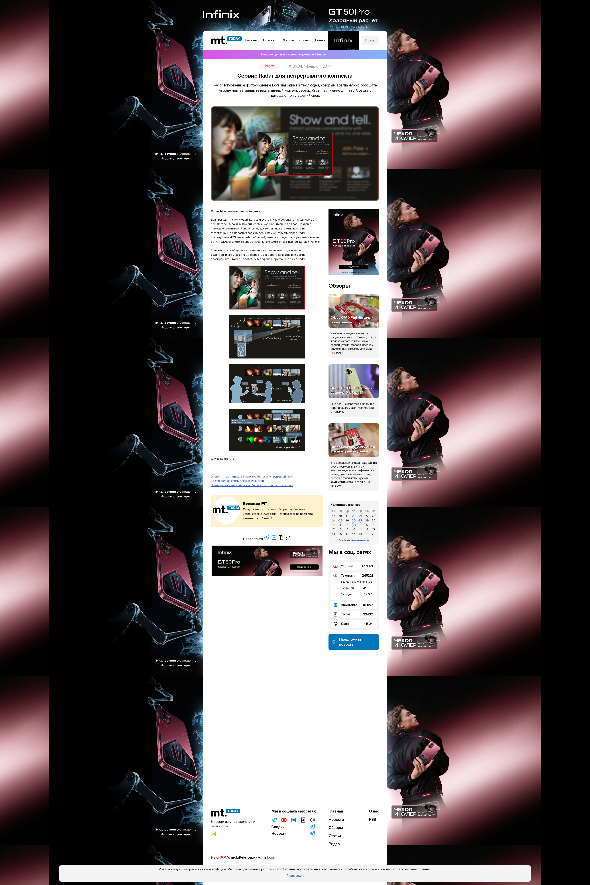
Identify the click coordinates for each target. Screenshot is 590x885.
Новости (269, 66)
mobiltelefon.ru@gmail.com (253, 857)
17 (333, 516)
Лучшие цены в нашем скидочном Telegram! (295, 54)
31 (333, 525)
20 (353, 516)
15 (340, 534)
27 (354, 520)
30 (373, 520)
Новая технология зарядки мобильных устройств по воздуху (252, 485)
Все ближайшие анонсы (354, 540)
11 (360, 529)
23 (373, 516)
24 (334, 520)
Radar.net (269, 224)
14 (333, 534)
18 (340, 516)
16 (347, 534)
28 (360, 520)
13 (373, 529)
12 (367, 529)
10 (353, 529)
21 (360, 516)
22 (367, 516)
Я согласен (295, 875)
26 (347, 520)
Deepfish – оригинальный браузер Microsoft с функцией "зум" (252, 476)
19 (347, 516)
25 (340, 520)
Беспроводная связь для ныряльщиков (237, 481)
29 (367, 520)
